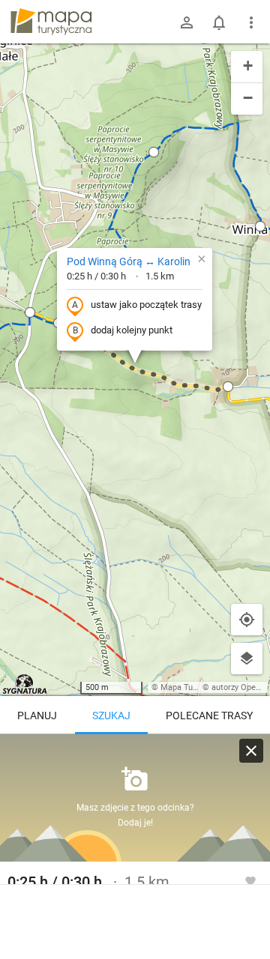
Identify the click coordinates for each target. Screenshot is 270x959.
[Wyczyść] (251, 751)
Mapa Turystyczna (194, 687)
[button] (30, 312)
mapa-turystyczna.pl (51, 21)
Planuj (37, 715)
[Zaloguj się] (187, 22)
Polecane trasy (209, 715)
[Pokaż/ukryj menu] (251, 22)
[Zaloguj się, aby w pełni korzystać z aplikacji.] (250, 880)
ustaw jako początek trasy (146, 304)
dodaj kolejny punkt (131, 330)
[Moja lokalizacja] (246, 619)
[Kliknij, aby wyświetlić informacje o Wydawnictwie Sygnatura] (25, 684)
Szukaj (111, 715)
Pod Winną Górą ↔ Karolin (128, 261)
